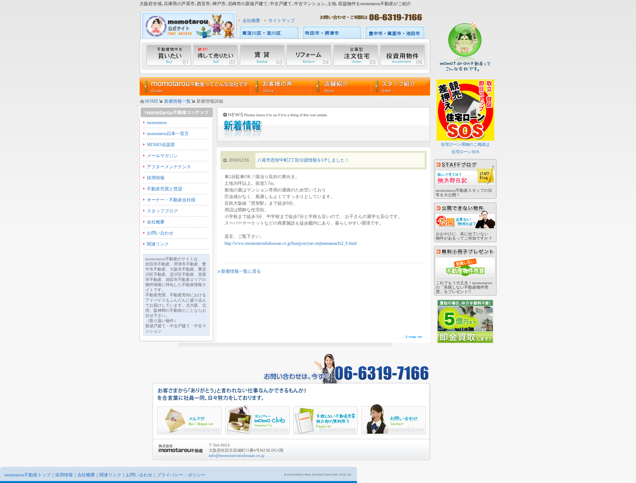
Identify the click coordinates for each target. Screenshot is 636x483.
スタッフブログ (162, 211)
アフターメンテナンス (169, 166)
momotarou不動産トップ (27, 474)
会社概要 (251, 20)
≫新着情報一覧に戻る (239, 271)
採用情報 (156, 177)
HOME (151, 101)
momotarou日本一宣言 (168, 133)
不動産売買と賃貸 (164, 188)
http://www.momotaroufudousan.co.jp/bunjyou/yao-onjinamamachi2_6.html (291, 243)
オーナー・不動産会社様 (171, 199)
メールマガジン (162, 155)
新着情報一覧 (177, 101)
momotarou (157, 122)
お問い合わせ (160, 233)
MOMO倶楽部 (161, 144)
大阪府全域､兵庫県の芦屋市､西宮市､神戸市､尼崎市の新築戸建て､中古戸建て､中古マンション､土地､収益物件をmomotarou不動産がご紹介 (275, 3)
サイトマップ (281, 20)
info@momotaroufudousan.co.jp (237, 455)
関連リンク (158, 244)
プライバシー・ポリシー (181, 474)
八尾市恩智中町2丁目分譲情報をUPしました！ (303, 160)
